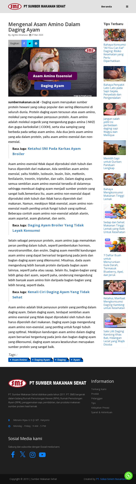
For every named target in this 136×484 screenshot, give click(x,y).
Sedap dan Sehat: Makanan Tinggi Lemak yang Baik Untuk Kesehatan (114, 227)
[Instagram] (32, 456)
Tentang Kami (98, 389)
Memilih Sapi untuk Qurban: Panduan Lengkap (112, 163)
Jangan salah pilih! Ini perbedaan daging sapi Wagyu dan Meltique (111, 127)
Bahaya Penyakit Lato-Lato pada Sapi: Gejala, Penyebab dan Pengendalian (113, 91)
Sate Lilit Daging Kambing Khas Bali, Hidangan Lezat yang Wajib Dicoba (114, 337)
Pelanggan (96, 398)
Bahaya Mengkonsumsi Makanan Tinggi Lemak (113, 194)
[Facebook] (12, 456)
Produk (95, 393)
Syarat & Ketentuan (101, 412)
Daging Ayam (42, 359)
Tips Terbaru (113, 24)
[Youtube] (42, 456)
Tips (93, 403)
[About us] (47, 385)
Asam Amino (19, 359)
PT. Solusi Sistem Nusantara (111, 479)
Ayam (76, 359)
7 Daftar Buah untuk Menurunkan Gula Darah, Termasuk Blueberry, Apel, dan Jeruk (113, 265)
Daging (61, 359)
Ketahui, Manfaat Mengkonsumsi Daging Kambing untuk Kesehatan (114, 303)
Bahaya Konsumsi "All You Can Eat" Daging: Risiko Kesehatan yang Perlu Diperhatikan (114, 53)
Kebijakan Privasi (100, 407)
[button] (127, 6)
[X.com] (22, 456)
